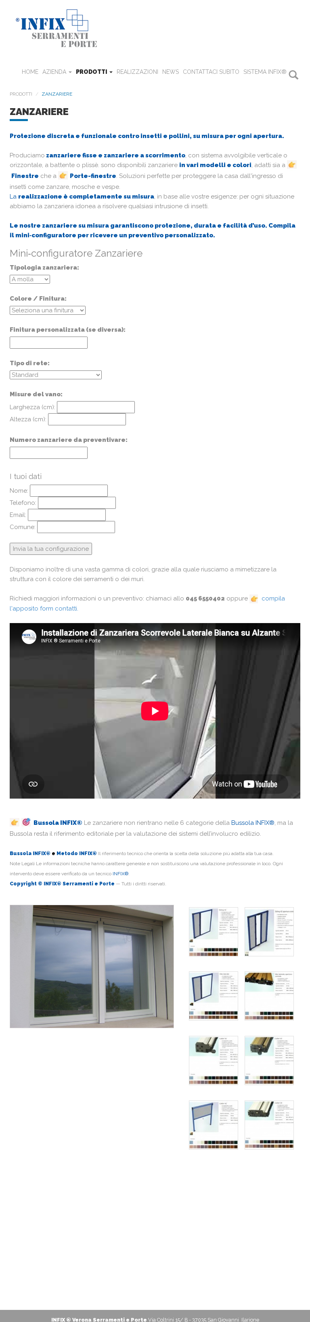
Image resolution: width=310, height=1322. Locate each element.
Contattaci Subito (211, 72)
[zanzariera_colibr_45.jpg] (269, 1060)
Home (30, 72)
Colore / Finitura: (38, 298)
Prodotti (92, 72)
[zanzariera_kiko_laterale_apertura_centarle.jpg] (269, 996)
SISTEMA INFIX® (265, 72)
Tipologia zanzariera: (44, 267)
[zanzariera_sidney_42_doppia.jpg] (269, 931)
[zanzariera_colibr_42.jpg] (213, 1125)
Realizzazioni (137, 72)
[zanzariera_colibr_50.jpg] (213, 1060)
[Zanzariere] (92, 970)
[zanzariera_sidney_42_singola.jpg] (213, 931)
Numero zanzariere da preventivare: (69, 439)
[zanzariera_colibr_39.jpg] (269, 1125)
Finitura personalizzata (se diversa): (68, 329)
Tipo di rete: (30, 363)
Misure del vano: (36, 394)
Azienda (55, 72)
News (170, 72)
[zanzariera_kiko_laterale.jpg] (213, 996)
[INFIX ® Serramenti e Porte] (155, 28)
